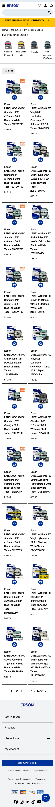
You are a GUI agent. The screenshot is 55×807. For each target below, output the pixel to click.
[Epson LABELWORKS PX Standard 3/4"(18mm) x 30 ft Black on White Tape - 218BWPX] (14, 212)
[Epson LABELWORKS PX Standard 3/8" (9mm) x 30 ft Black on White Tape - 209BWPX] (14, 396)
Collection (16, 30)
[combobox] (27, 12)
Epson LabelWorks (22, 771)
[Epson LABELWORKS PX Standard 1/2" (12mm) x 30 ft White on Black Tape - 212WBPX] (40, 396)
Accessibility (27, 779)
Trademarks (41, 779)
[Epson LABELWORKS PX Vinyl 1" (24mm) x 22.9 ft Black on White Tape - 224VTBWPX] (40, 513)
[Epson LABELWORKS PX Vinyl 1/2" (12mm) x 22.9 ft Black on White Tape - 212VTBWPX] (40, 274)
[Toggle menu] (3, 5)
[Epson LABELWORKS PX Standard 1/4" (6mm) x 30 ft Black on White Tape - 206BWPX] (14, 274)
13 (33, 691)
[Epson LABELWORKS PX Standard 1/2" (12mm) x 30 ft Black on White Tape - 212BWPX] (14, 87)
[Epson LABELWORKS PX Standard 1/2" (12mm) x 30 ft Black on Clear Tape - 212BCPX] (14, 454)
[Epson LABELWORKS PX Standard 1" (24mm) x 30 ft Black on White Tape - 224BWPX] (14, 149)
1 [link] (11, 691)
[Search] (49, 12)
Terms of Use (13, 779)
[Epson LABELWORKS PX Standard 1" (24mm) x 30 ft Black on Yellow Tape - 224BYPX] (40, 571)
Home (5, 30)
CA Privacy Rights (34, 783)
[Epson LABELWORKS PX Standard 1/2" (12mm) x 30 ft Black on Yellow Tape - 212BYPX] (14, 513)
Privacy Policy (18, 783)
